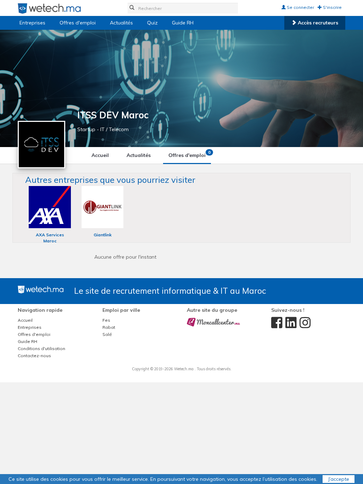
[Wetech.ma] (40, 289)
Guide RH (183, 22)
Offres (189, 154)
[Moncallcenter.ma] (213, 322)
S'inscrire (332, 7)
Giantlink (103, 234)
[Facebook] (273, 322)
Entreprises (32, 22)
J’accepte (338, 479)
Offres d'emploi (78, 22)
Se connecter (300, 7)
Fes (106, 320)
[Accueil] (49, 8)
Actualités (121, 22)
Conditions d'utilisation (41, 348)
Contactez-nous (34, 355)
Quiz (152, 22)
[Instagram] (301, 322)
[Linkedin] (287, 322)
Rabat (108, 327)
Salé (107, 334)
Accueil (100, 155)
